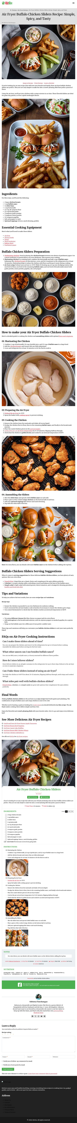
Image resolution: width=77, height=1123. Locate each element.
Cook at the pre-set (19, 431)
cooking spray (24, 415)
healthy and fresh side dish (14, 587)
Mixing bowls (9, 237)
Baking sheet (9, 243)
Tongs (7, 239)
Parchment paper (10, 245)
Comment (6, 1038)
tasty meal (37, 705)
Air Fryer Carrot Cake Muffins (14, 728)
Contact (7, 1102)
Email (30, 1057)
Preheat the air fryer (12, 413)
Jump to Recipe (28, 83)
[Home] (10, 10)
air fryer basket (35, 429)
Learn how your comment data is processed (42, 1073)
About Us (8, 1100)
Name (5, 1057)
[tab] (38, 644)
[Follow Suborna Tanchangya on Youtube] (41, 1016)
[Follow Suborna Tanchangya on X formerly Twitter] (35, 1016)
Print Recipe (38, 83)
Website (55, 1057)
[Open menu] (73, 2)
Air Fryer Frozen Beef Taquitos (14, 726)
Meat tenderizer (10, 241)
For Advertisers (10, 1107)
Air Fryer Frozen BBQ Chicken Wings (16, 730)
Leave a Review (49, 83)
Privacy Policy (9, 1110)
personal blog (58, 1011)
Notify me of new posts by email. (14, 1065)
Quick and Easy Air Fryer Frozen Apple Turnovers (20, 723)
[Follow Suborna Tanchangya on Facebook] (32, 1016)
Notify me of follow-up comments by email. (17, 1061)
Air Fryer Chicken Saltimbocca (14, 733)
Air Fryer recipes (22, 736)
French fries (9, 581)
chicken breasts (19, 261)
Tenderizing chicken (12, 255)
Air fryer (7, 236)
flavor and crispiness (66, 336)
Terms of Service (10, 1112)
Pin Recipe (46, 797)
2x (69, 811)
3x (72, 811)
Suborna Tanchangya (9, 22)
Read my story (38, 1013)
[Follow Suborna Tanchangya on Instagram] (38, 1016)
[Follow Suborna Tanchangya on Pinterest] (44, 1016)
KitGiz (12, 736)
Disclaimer (8, 1105)
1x (66, 811)
